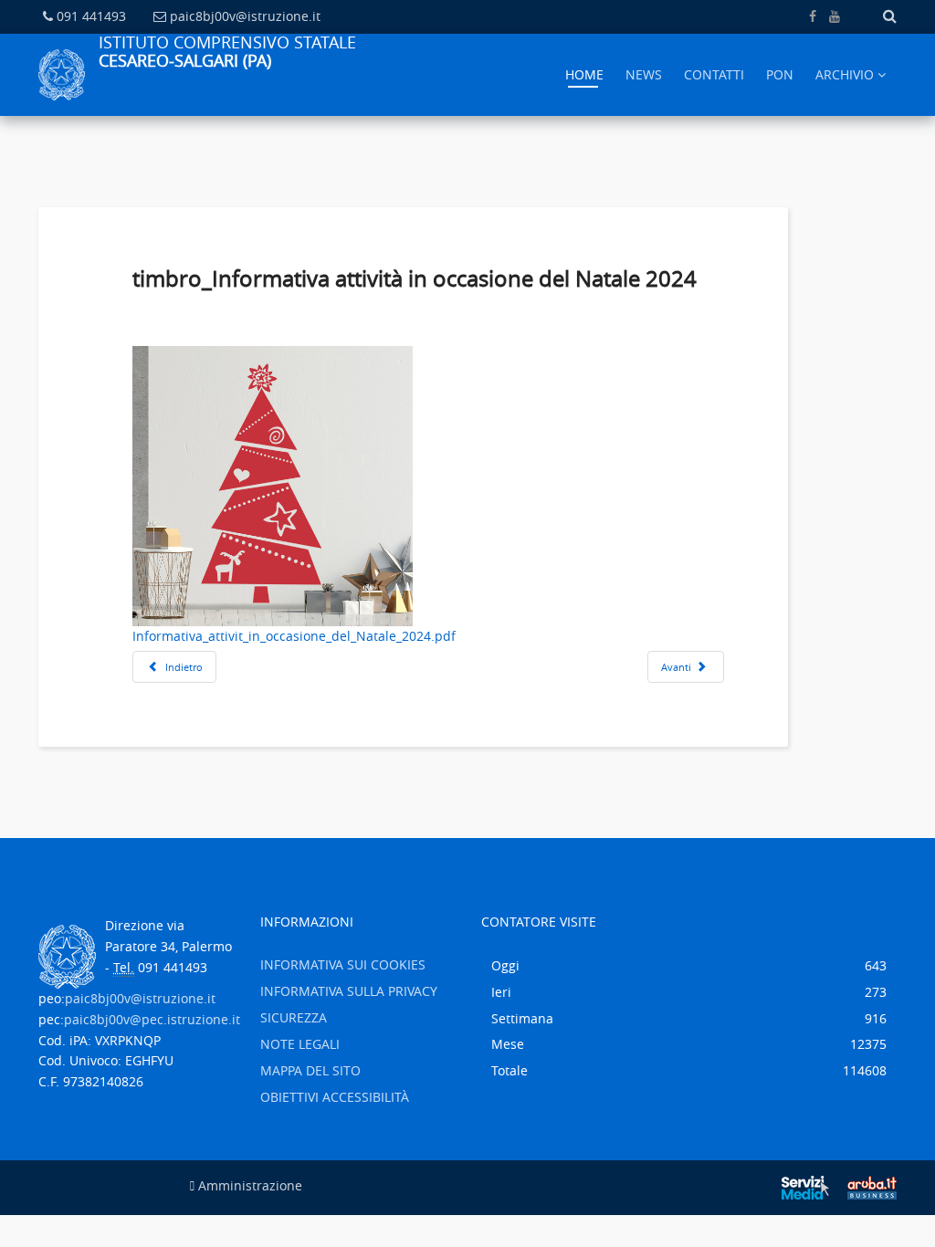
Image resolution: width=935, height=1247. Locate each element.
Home (584, 74)
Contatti (714, 74)
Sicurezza (293, 1017)
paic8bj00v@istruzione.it (245, 16)
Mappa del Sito (310, 1070)
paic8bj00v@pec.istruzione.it (152, 1019)
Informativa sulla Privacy (348, 991)
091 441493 (91, 16)
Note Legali (300, 1044)
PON (779, 74)
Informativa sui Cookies (342, 964)
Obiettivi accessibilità (334, 1097)
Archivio (844, 74)
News (643, 74)
